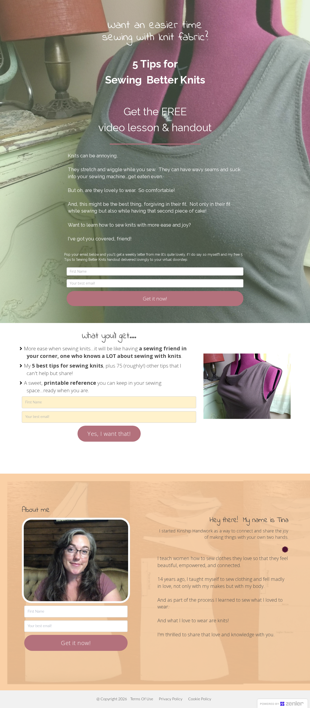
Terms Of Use (141, 699)
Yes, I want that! (109, 434)
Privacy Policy (170, 699)
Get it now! (155, 298)
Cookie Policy (199, 699)
